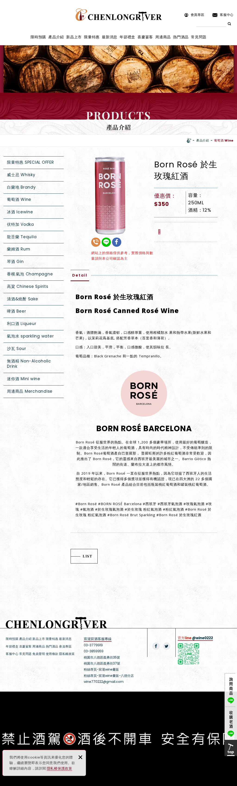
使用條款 (52, 654)
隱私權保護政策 (59, 768)
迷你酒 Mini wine (23, 379)
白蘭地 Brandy (21, 187)
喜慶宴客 (145, 37)
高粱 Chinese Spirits (27, 286)
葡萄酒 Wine (19, 199)
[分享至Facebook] (156, 646)
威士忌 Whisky (21, 175)
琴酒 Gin (15, 261)
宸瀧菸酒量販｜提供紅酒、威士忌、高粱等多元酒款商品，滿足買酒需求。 (118, 15)
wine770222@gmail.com (104, 681)
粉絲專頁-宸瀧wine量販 (101, 669)
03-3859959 (93, 651)
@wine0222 (202, 637)
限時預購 (38, 37)
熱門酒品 (181, 37)
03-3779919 (93, 645)
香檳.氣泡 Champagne (30, 274)
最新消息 (109, 37)
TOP (231, 748)
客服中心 (227, 14)
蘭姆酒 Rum (18, 249)
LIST (87, 556)
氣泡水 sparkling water (30, 336)
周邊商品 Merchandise (30, 391)
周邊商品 (163, 37)
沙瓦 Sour (16, 348)
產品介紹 (56, 37)
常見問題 (198, 37)
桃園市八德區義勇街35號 (102, 657)
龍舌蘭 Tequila (22, 237)
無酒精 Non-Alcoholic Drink (29, 363)
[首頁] (189, 140)
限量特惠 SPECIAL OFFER (30, 162)
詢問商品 (231, 690)
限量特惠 (92, 37)
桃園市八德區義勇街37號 (102, 663)
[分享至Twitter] (166, 646)
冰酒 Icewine (20, 212)
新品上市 (74, 37)
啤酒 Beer (16, 311)
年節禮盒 (127, 37)
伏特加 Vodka (20, 224)
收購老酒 (231, 723)
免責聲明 (38, 654)
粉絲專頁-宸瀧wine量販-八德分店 (109, 675)
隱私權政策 (67, 654)
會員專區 (197, 14)
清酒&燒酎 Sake (22, 299)
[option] (110, 195)
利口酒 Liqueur (21, 323)
